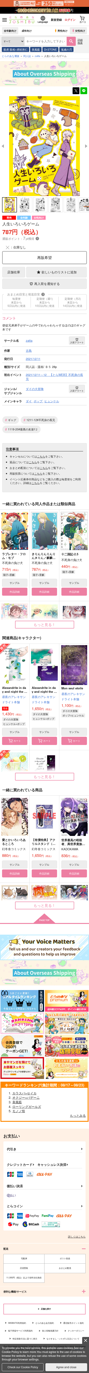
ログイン (70, 20)
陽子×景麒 (9, 575)
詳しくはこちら (77, 1236)
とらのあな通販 (10, 56)
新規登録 (56, 20)
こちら (41, 456)
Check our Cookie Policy (23, 1367)
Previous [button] (2, 146)
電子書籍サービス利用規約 (20, 1330)
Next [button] (86, 146)
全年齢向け (10, 30)
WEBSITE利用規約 (17, 1322)
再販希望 (44, 257)
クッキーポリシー (76, 1330)
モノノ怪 (18, 1111)
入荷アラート (77, 342)
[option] (44, 146)
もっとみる (78, 1115)
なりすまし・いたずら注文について (63, 1338)
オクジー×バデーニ (26, 1097)
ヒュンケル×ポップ (14, 724)
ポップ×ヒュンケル (73, 715)
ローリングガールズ (26, 1106)
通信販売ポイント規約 (73, 1322)
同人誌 (27, 56)
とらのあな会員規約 (44, 1322)
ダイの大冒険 (10, 719)
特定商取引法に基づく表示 (25, 1338)
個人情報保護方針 (50, 1330)
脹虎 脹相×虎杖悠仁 (15, 49)
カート (17, 740)
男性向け (63, 30)
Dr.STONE (50, 49)
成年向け (27, 30)
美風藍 (36, 49)
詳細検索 (80, 41)
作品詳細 (15, 591)
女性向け (80, 30)
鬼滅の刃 (66, 49)
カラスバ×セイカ (24, 1093)
